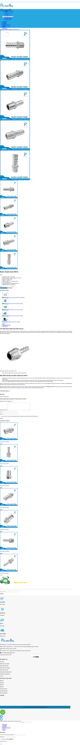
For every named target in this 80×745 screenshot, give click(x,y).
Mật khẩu (2, 736)
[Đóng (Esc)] (0, 743)
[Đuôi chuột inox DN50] (9, 483)
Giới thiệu (4, 22)
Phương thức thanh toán (5, 674)
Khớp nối (6, 11)
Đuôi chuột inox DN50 (4, 485)
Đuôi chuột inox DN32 (4, 507)
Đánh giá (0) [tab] (5, 326)
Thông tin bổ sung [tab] (6, 325)
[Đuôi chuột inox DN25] (9, 527)
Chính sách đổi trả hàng (5, 667)
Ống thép (2, 682)
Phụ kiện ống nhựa (8, 18)
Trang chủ (4, 21)
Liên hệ (3, 27)
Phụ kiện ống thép (8, 17)
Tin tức (4, 26)
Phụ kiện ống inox (8, 15)
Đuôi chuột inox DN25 (4, 529)
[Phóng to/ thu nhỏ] (1, 743)
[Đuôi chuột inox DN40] (9, 439)
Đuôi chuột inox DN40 (4, 441)
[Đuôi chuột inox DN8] (9, 571)
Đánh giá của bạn (4, 401)
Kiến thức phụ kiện (6, 25)
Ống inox (6, 14)
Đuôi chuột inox (16, 29)
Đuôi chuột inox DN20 (4, 551)
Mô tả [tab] (3, 324)
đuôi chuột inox (19, 386)
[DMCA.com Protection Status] (36, 657)
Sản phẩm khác (8, 19)
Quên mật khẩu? (3, 741)
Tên (1, 411)
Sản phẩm (4, 23)
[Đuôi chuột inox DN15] (9, 461)
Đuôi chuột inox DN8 (4, 573)
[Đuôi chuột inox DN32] (9, 505)
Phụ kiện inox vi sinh (9, 16)
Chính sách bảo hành (4, 665)
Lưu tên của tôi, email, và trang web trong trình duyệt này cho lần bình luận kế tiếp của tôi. (19, 416)
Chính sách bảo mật (4, 669)
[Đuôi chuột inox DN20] (9, 549)
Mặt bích (6, 10)
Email (1, 414)
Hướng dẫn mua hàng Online (5, 672)
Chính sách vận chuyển (4, 663)
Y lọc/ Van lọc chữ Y (9, 13)
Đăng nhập (11, 739)
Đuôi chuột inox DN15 (15, 373)
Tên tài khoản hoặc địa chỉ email (7, 734)
